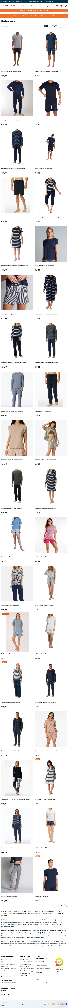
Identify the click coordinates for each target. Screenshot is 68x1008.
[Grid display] (45, 26)
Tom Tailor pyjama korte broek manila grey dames (44, 605)
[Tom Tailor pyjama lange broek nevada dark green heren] (17, 486)
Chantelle (22, 966)
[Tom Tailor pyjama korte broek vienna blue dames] (51, 826)
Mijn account (4, 962)
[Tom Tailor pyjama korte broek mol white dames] (51, 632)
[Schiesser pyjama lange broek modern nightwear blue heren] (17, 389)
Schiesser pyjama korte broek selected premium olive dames (45, 459)
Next (65, 905)
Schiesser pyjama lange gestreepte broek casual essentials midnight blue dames (15, 799)
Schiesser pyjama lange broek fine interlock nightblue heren (45, 702)
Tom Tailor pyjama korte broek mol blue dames (9, 556)
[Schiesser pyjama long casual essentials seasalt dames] (17, 681)
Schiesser (26, 971)
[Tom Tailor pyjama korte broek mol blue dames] (17, 535)
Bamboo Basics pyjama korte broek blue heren (43, 168)
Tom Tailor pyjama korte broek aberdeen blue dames (10, 653)
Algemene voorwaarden (42, 983)
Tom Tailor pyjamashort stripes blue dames (9, 314)
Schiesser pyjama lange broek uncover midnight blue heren (12, 120)
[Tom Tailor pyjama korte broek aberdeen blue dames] (17, 632)
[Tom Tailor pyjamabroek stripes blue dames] (17, 875)
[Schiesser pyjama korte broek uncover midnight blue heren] (51, 98)
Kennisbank (39, 972)
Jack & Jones (26, 968)
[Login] (61, 6)
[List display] (47, 26)
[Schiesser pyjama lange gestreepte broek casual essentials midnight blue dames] (17, 778)
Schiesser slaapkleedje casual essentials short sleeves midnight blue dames (14, 265)
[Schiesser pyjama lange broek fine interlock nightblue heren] (51, 681)
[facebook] (6, 994)
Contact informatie (41, 975)
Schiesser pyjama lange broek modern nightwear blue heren (12, 411)
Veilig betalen (4, 966)
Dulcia (30, 966)
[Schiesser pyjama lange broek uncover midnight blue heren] (17, 98)
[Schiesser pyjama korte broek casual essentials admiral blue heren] (51, 50)
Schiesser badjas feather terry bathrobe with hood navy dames (46, 314)
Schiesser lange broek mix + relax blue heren (43, 411)
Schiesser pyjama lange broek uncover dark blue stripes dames (12, 847)
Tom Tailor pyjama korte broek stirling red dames (43, 556)
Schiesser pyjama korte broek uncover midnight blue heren (45, 120)
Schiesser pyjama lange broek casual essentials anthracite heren (46, 362)
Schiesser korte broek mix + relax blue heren (9, 217)
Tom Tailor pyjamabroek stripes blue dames (9, 896)
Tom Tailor (27, 973)
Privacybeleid (39, 979)
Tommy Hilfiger (23, 975)
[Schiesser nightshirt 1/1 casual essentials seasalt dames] (51, 778)
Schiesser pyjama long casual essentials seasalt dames (10, 702)
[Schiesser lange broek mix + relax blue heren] (51, 389)
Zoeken (46, 6)
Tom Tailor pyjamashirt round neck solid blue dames (44, 265)
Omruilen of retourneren (7, 971)
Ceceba (29, 964)
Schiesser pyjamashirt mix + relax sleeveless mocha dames (11, 459)
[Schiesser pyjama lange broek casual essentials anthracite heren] (51, 341)
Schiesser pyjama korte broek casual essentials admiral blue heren (46, 71)
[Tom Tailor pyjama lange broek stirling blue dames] (17, 584)
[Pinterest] (4, 994)
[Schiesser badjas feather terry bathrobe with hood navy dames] (51, 292)
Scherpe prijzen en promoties (8, 964)
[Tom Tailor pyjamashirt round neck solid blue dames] (51, 244)
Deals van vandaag (40, 961)
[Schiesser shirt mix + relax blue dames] (51, 875)
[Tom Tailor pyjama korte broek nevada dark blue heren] (17, 50)
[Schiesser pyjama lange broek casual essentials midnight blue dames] (17, 341)
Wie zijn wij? (4, 973)
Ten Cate (22, 973)
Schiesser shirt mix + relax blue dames (41, 896)
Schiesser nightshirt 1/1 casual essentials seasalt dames (45, 799)
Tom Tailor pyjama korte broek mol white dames (43, 653)
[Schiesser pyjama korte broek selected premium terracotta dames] (51, 729)
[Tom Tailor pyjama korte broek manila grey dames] (51, 584)
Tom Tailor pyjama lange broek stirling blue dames (10, 605)
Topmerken (22, 959)
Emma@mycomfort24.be (10, 982)
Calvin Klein (23, 964)
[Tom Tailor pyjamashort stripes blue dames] (17, 292)
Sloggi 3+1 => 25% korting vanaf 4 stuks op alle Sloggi (34, 10)
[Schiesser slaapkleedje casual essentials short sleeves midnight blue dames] (17, 244)
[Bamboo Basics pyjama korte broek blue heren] (51, 147)
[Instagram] (2, 994)
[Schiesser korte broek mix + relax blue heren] (17, 195)
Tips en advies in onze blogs (43, 968)
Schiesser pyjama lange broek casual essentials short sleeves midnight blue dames (49, 217)
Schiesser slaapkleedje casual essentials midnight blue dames (45, 508)
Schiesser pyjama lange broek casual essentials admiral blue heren (13, 168)
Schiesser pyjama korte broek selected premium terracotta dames (46, 750)
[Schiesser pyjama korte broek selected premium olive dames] (51, 438)
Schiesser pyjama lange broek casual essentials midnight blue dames (13, 362)
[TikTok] (9, 994)
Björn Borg (31, 962)
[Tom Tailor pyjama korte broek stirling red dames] (51, 535)
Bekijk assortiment (2, 5)
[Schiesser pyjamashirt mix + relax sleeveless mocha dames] (17, 438)
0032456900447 (8, 980)
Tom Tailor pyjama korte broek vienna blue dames (44, 847)
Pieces (21, 971)
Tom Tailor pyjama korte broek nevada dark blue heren (11, 71)
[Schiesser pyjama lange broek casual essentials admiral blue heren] (17, 147)
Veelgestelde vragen (6, 959)
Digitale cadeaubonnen (42, 965)
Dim (26, 966)
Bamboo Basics (23, 962)
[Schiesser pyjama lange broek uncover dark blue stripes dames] (17, 826)
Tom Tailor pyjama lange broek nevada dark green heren (11, 508)
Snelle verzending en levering (8, 968)
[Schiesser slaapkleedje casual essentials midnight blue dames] (51, 486)
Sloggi (31, 971)
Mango (32, 968)
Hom (21, 968)
